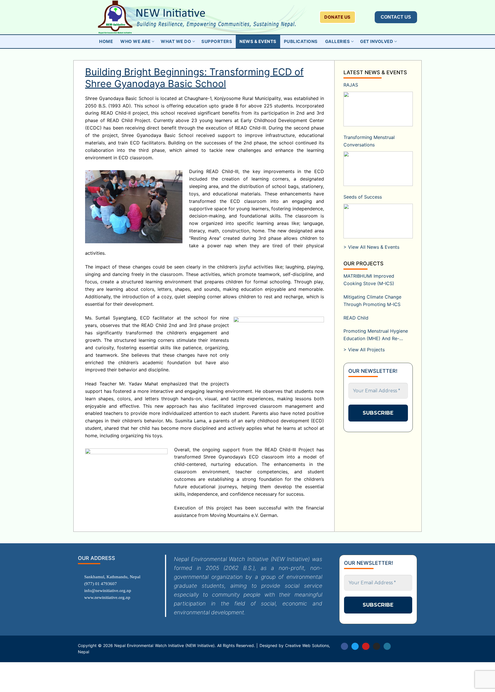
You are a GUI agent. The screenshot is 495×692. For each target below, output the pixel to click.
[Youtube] (365, 646)
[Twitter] (355, 646)
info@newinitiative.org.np (107, 590)
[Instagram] (376, 646)
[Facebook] (344, 646)
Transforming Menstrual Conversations (369, 141)
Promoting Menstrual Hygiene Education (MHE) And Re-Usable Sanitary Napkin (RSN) (375, 335)
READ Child (355, 318)
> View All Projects (364, 349)
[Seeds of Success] (378, 221)
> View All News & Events (371, 247)
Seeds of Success (362, 197)
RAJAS (350, 85)
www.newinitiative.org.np (107, 597)
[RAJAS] (378, 109)
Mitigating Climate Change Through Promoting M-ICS (372, 300)
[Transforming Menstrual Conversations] (378, 168)
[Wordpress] (387, 646)
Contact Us (396, 17)
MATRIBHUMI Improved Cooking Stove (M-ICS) (368, 279)
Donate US (337, 17)
